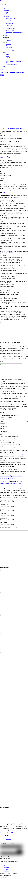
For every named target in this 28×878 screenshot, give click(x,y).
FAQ (7, 59)
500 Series (8, 20)
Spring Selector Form (11, 18)
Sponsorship (9, 40)
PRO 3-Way (9, 27)
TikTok (6, 869)
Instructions (9, 57)
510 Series (8, 21)
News (7, 56)
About (4, 52)
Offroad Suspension (11, 33)
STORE (4, 66)
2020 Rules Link (7, 192)
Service (5, 35)
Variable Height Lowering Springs (14, 32)
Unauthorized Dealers (11, 50)
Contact (8, 62)
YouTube (6, 871)
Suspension (6, 16)
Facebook (6, 865)
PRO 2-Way (9, 25)
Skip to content (4, 0)
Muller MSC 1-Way (10, 28)
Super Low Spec (10, 30)
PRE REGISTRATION (5, 157)
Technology (9, 39)
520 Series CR (9, 23)
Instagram (6, 867)
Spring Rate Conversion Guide (13, 61)
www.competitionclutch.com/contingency (12, 453)
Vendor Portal (9, 49)
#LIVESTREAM (10, 253)
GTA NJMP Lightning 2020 (6, 832)
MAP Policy (9, 47)
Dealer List (8, 44)
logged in (8, 839)
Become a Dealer (10, 45)
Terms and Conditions (11, 64)
